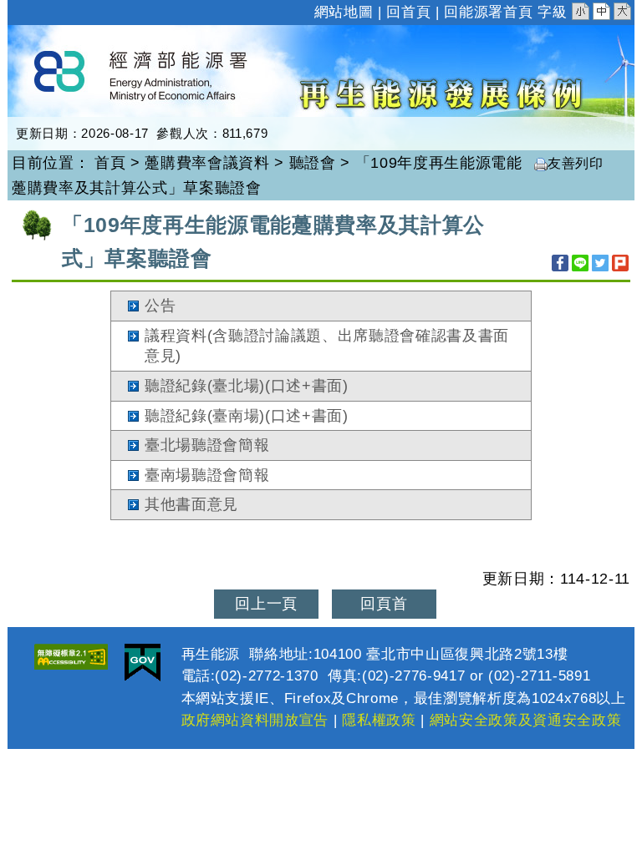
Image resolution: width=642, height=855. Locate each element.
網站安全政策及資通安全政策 (526, 720)
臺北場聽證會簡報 (207, 445)
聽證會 (312, 162)
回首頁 (408, 12)
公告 (160, 305)
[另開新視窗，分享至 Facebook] (560, 263)
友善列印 (576, 162)
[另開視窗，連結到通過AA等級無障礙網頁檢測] (71, 657)
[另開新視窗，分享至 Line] (580, 263)
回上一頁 (266, 603)
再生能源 (67, 41)
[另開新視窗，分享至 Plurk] (620, 263)
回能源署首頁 (488, 12)
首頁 (109, 162)
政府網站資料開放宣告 (255, 720)
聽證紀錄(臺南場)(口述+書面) (247, 415)
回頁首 (383, 603)
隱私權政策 (378, 720)
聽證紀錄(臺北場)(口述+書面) (247, 385)
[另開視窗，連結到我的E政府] (142, 662)
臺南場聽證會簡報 (207, 475)
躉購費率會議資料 (207, 162)
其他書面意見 (191, 504)
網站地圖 (344, 12)
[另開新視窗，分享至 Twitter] (600, 263)
